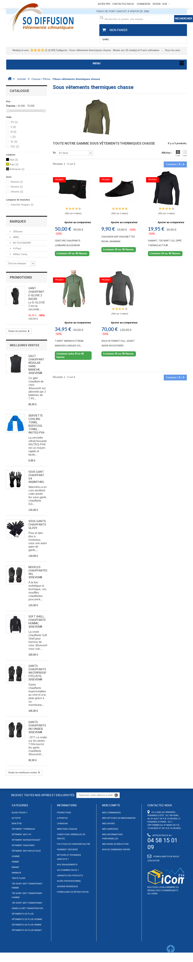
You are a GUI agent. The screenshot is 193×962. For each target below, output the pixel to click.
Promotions (21, 277)
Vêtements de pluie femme (26, 925)
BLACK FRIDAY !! (19, 812)
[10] (46, 50)
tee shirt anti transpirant (27, 903)
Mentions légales (67, 829)
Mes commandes (111, 812)
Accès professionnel (69, 881)
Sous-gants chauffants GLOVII (37, 524)
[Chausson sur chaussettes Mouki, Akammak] (119, 188)
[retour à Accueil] (9, 78)
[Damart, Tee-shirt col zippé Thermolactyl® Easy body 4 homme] (166, 188)
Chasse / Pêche (40, 78)
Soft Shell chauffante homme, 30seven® (37, 621)
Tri (54, 152)
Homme (17, 182)
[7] (40, 50)
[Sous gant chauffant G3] (15, 479)
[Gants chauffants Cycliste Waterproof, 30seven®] (15, 673)
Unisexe (17, 191)
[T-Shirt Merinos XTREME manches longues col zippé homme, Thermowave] (73, 288)
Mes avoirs (108, 823)
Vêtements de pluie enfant (27, 930)
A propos (62, 818)
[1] (30, 50)
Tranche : (11, 105)
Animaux (16, 873)
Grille (177, 155)
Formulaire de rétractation (73, 892)
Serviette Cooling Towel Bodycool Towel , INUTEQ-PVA (36, 424)
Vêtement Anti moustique (26, 851)
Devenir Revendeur (67, 886)
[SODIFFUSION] (50, 16)
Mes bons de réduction (115, 844)
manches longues (22, 204)
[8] (42, 50)
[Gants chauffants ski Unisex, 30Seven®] (15, 729)
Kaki (14, 164)
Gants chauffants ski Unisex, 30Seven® (37, 727)
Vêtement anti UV (21, 834)
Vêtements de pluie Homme (27, 919)
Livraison (62, 823)
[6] (39, 50)
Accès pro (104, 3)
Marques (18, 221)
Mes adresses (110, 829)
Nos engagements (67, 864)
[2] (32, 50)
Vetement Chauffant (23, 845)
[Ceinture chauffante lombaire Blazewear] (73, 188)
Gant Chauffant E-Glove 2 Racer (36, 293)
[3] (33, 50)
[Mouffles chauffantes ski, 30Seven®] (15, 574)
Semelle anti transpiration (27, 908)
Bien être (17, 823)
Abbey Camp (19, 254)
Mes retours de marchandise (119, 818)
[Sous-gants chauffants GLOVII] (15, 528)
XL (14, 141)
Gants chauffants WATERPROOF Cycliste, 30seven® (37, 672)
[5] (37, 50)
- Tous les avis (96, 50)
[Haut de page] (171, 951)
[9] (44, 50)
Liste (185, 155)
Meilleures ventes (24, 345)
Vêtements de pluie (23, 914)
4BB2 (15, 237)
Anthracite (17, 169)
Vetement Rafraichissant (26, 840)
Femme (15, 862)
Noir (14, 159)
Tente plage (18, 878)
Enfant (15, 867)
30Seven (17, 231)
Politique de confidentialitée (73, 844)
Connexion (143, 3)
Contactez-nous (123, 3)
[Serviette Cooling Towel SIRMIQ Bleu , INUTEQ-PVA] (15, 423)
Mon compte (111, 805)
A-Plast (16, 248)
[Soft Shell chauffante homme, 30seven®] (15, 624)
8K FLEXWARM (21, 242)
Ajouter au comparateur (77, 222)
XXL (15, 146)
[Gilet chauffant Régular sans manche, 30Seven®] (15, 363)
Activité (21, 78)
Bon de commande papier (116, 849)
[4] (35, 50)
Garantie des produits (70, 875)
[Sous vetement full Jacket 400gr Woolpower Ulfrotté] (119, 288)
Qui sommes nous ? (68, 870)
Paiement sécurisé (67, 849)
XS (14, 122)
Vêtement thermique (23, 829)
